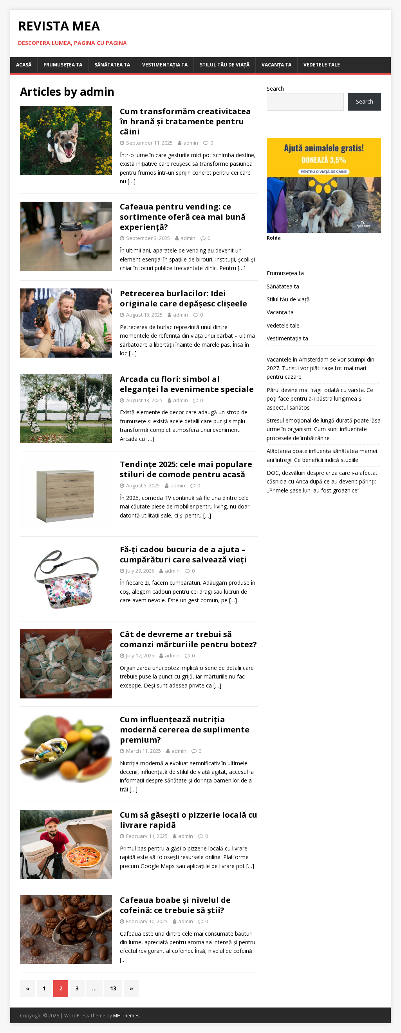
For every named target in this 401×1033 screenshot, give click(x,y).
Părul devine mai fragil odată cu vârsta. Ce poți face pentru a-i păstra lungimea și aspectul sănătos (320, 398)
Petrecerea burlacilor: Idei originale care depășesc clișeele (183, 298)
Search (275, 88)
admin (190, 142)
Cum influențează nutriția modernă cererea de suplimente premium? (184, 729)
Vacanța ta (276, 64)
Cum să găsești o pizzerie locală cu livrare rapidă (188, 819)
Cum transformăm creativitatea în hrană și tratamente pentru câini (185, 121)
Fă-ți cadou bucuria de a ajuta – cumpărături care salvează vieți (183, 554)
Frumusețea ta (62, 64)
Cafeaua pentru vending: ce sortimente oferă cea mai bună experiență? (183, 216)
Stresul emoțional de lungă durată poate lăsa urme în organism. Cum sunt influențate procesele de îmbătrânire (324, 429)
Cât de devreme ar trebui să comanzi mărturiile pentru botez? (188, 639)
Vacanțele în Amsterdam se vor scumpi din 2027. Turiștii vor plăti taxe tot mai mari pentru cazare (320, 368)
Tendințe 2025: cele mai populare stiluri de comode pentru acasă (186, 469)
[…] (131, 181)
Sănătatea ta (283, 286)
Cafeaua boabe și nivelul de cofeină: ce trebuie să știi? (175, 905)
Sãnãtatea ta (112, 64)
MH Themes (126, 1015)
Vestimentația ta (165, 64)
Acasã (23, 64)
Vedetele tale (321, 64)
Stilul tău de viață (224, 64)
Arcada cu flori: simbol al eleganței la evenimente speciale (187, 384)
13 (113, 988)
